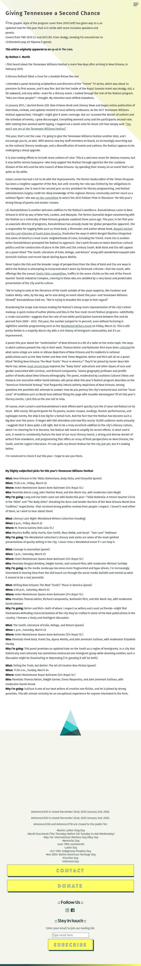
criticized (125, 347)
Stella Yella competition (51, 273)
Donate (70, 885)
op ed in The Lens (61, 49)
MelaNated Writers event (76, 326)
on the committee (47, 197)
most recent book (38, 366)
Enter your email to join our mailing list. (70, 928)
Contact (70, 870)
